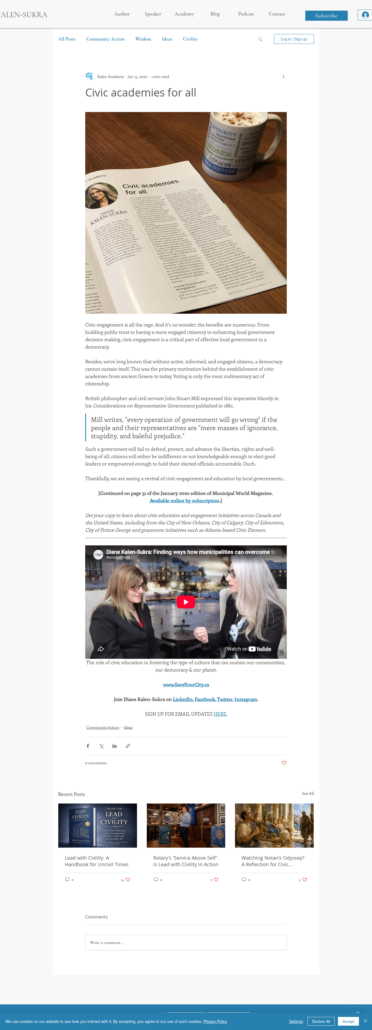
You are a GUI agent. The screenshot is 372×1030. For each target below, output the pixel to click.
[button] (326, 16)
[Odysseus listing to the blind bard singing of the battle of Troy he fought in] (274, 826)
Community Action (105, 39)
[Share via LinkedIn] (114, 745)
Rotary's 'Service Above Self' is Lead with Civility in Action (185, 861)
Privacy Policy (215, 1021)
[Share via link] (127, 745)
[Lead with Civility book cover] (97, 826)
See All (308, 793)
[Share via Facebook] (87, 745)
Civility (190, 39)
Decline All (321, 1021)
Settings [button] (296, 1021)
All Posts (66, 39)
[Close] (365, 1021)
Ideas (167, 39)
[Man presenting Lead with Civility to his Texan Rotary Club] (186, 826)
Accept (348, 1021)
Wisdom (143, 39)
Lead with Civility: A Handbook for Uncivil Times (97, 861)
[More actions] (283, 76)
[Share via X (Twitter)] (101, 745)
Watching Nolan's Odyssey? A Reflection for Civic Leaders (273, 861)
